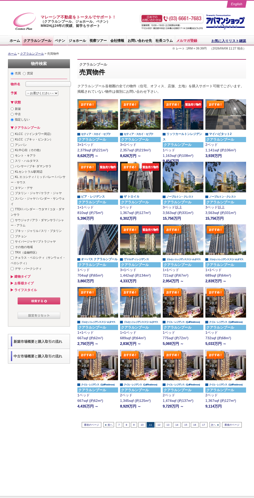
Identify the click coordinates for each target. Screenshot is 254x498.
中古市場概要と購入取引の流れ (38, 356)
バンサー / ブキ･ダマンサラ (33, 166)
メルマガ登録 (186, 40)
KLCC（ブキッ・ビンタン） (34, 139)
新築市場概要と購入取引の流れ (38, 341)
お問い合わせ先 (140, 40)
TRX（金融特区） (27, 252)
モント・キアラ (25, 155)
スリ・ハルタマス (27, 161)
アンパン (21, 145)
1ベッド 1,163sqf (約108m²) (182, 147)
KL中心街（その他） (28, 150)
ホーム (15, 40)
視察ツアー (98, 40)
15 (185, 424)
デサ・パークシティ (28, 268)
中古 (18, 114)
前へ (110, 424)
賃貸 (30, 73)
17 (203, 424)
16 (194, 424)
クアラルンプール (37, 40)
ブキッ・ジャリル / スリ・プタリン (38, 231)
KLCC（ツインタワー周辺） (34, 134)
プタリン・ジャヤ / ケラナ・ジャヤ (38, 193)
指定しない (22, 119)
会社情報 (117, 40)
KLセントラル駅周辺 (28, 171)
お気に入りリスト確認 (228, 41)
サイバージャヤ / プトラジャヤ (35, 241)
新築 (18, 109)
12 (159, 424)
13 (167, 424)
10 (142, 424)
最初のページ (91, 424)
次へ (213, 424)
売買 (18, 73)
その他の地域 (24, 247)
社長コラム (164, 40)
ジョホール (77, 40)
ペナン (60, 40)
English (237, 4)
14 (176, 424)
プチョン (21, 236)
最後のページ (231, 424)
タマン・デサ (24, 188)
